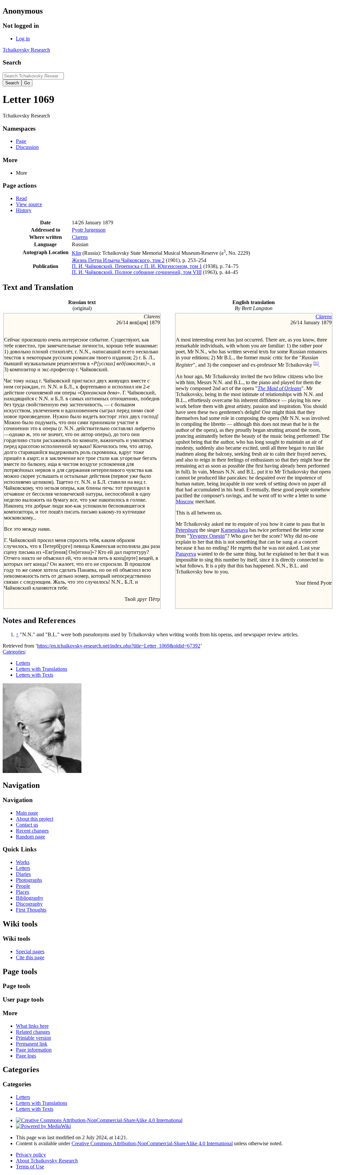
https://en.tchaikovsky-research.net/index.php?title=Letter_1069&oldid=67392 (118, 646)
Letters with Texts (34, 675)
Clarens (80, 237)
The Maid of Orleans (279, 388)
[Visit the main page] (42, 771)
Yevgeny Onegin (207, 536)
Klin (76, 253)
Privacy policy (31, 1154)
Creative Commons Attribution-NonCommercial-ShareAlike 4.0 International (152, 1143)
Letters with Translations (41, 669)
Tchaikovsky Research (26, 50)
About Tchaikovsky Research (47, 1160)
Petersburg (187, 530)
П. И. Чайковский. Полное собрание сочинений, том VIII (137, 272)
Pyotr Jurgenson (89, 230)
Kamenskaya (234, 530)
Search (12, 62)
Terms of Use (30, 1166)
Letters (23, 663)
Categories (14, 652)
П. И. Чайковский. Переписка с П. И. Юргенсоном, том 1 (137, 266)
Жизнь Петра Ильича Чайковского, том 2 (118, 260)
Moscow (185, 501)
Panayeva (186, 554)
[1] (316, 363)
